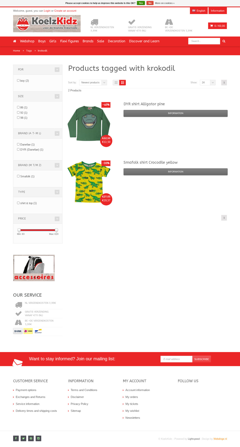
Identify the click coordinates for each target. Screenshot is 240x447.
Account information (137, 390)
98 (23, 117)
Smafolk (27, 176)
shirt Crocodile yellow (151, 162)
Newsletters (132, 417)
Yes (141, 3)
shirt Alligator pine (144, 104)
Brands (87, 41)
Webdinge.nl (220, 438)
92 (23, 112)
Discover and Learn (144, 41)
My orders (131, 396)
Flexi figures (69, 41)
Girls (52, 41)
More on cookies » (165, 3)
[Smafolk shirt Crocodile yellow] (88, 182)
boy (24, 80)
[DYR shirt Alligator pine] (88, 123)
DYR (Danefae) (31, 149)
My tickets (131, 403)
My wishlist (132, 410)
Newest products (90, 82)
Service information (27, 403)
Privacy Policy (79, 403)
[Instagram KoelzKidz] (38, 438)
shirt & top (28, 203)
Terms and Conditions (84, 390)
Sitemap (76, 410)
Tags (29, 50)
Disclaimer (77, 396)
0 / (219, 25)
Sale (100, 41)
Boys (42, 41)
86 (23, 107)
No (150, 3)
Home (16, 50)
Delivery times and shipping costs (36, 410)
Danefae (27, 144)
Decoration (116, 41)
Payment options (26, 390)
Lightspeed (194, 438)
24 (203, 82)
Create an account (65, 10)
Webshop (27, 41)
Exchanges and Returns (30, 396)
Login (47, 10)
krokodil (42, 50)
